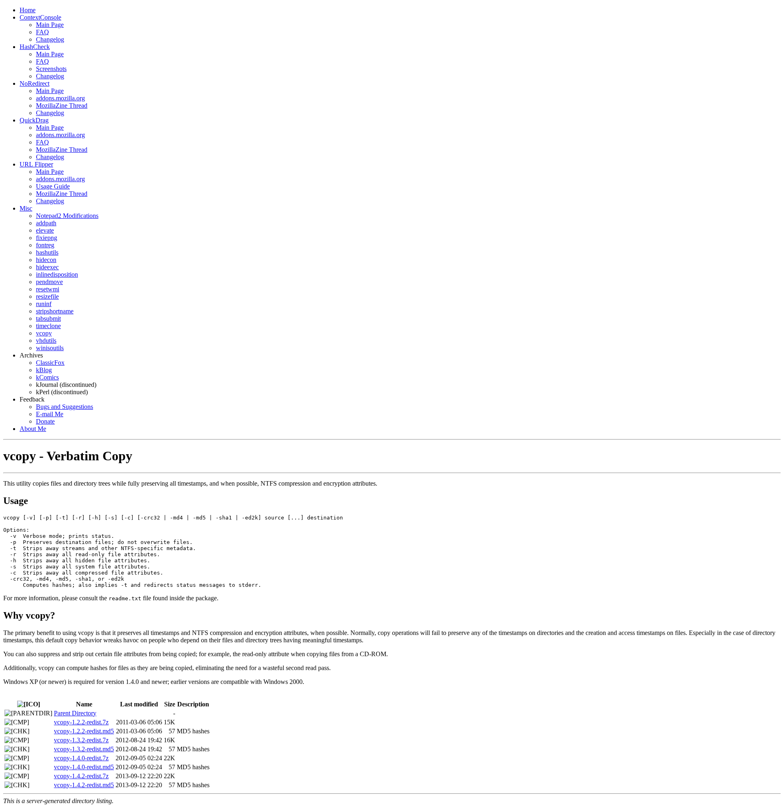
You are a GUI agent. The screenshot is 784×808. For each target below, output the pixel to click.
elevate (45, 230)
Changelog (50, 39)
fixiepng (46, 237)
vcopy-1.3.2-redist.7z (81, 740)
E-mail (49, 414)
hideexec (47, 267)
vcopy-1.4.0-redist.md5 (84, 767)
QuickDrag (34, 120)
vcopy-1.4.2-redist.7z (81, 775)
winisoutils (50, 347)
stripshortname (55, 311)
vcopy (44, 333)
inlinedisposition (57, 274)
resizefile (47, 296)
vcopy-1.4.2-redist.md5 (84, 784)
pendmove (49, 281)
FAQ (42, 32)
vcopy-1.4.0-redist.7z (81, 758)
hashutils (47, 252)
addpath (46, 223)
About (33, 428)
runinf (43, 303)
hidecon (46, 259)
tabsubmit (48, 318)
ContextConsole (40, 17)
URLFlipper (36, 164)
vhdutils (46, 340)
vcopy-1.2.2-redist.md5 (84, 731)
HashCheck (35, 46)
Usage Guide (53, 186)
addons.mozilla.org (60, 98)
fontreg (45, 245)
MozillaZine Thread (61, 105)
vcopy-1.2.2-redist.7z (81, 722)
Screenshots (51, 68)
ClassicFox (50, 362)
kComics (47, 377)
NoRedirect (34, 83)
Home (28, 10)
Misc (26, 208)
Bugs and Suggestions (64, 406)
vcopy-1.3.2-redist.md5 (84, 749)
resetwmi (47, 289)
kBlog (44, 369)
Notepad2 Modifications (67, 215)
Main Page (50, 24)
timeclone (48, 325)
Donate (45, 421)
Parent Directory (75, 713)
